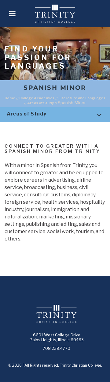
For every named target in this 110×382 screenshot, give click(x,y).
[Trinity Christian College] (62, 14)
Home (10, 98)
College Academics (36, 98)
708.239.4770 (56, 348)
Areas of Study (40, 103)
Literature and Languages (81, 98)
